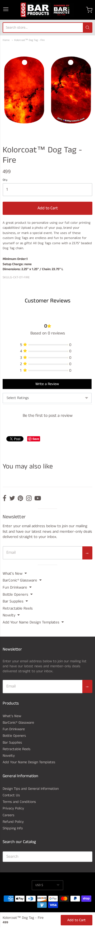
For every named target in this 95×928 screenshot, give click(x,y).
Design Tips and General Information (31, 788)
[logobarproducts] (47, 10)
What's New (12, 573)
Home (6, 40)
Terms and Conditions (19, 801)
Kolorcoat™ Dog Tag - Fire (29, 40)
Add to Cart (47, 208)
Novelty (9, 615)
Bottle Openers (15, 594)
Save (35, 439)
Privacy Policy (13, 808)
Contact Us (11, 795)
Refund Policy (13, 821)
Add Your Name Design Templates (31, 622)
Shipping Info (13, 828)
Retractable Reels (18, 608)
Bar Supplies (13, 601)
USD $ (39, 885)
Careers (8, 815)
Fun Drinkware (15, 587)
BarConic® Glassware (20, 580)
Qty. (5, 180)
